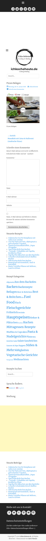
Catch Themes (32, 538)
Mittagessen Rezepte (21, 327)
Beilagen (11, 291)
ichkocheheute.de (24, 69)
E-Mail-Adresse (11, 197)
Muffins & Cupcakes (16, 332)
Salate (21, 340)
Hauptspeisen (18, 317)
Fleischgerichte (18, 308)
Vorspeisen (9, 360)
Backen (12, 287)
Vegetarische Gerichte (22, 355)
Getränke (21, 312)
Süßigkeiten (21, 350)
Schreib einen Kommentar (16, 89)
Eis (22, 297)
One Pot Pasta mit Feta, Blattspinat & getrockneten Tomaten (22, 243)
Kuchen (20, 323)
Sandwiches (30, 340)
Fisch (18, 302)
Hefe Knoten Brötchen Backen (19, 261)
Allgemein (10, 282)
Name (8, 188)
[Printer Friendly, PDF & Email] (17, 94)
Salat (15, 341)
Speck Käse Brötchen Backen (19, 249)
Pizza (29, 336)
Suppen (22, 345)
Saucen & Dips (12, 346)
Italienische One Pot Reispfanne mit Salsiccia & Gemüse (21, 239)
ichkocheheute (33, 86)
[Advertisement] (23, 30)
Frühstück (12, 312)
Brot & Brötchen (24, 292)
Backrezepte (25, 287)
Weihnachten (21, 359)
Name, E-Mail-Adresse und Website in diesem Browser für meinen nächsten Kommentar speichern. (21, 219)
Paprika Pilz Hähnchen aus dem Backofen (23, 255)
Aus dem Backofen (25, 281)
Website (9, 205)
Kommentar (10, 158)
